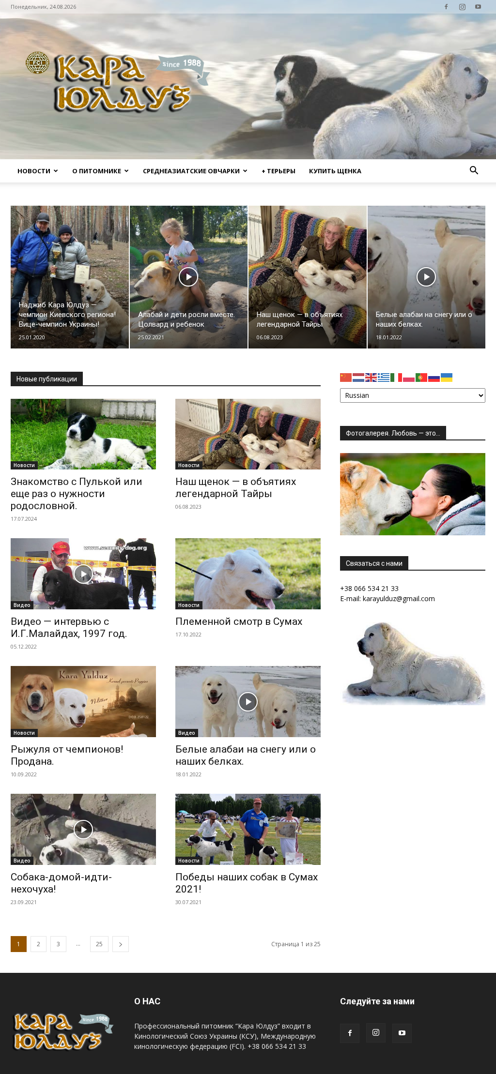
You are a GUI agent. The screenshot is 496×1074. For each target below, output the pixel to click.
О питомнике (96, 170)
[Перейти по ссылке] (446, 7)
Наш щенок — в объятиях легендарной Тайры (235, 487)
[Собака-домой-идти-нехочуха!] (83, 829)
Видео (22, 605)
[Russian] (434, 376)
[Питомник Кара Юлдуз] (121, 86)
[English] (371, 376)
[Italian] (396, 376)
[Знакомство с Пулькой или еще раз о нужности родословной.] (83, 434)
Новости (33, 170)
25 (99, 944)
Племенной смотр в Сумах (238, 621)
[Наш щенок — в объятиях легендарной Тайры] (307, 277)
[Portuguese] (422, 376)
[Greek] (384, 376)
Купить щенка (335, 170)
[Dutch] (359, 376)
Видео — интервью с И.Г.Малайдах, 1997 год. (69, 627)
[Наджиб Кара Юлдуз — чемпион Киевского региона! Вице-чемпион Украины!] (70, 277)
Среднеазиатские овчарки (191, 170)
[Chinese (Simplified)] (346, 376)
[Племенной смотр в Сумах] (248, 573)
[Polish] (409, 376)
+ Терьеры (278, 170)
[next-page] (120, 944)
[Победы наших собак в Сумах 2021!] (248, 829)
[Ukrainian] (447, 376)
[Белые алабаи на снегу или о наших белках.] (427, 277)
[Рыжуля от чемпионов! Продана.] (83, 701)
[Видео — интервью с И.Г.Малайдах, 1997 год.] (83, 573)
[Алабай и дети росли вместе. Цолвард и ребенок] (189, 277)
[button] (473, 171)
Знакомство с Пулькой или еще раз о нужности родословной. (76, 494)
